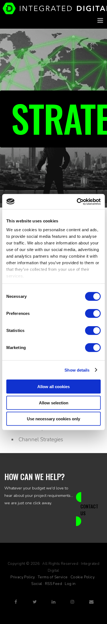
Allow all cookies (53, 386)
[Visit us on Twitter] (34, 601)
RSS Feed (53, 583)
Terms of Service (52, 577)
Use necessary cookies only (53, 418)
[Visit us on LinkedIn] (53, 601)
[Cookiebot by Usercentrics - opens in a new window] (77, 201)
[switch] (93, 313)
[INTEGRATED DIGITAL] (53, 8)
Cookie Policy (83, 577)
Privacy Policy (22, 577)
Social (36, 583)
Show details (76, 369)
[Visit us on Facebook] (15, 601)
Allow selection (53, 402)
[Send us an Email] (91, 601)
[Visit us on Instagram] (72, 601)
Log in (70, 583)
